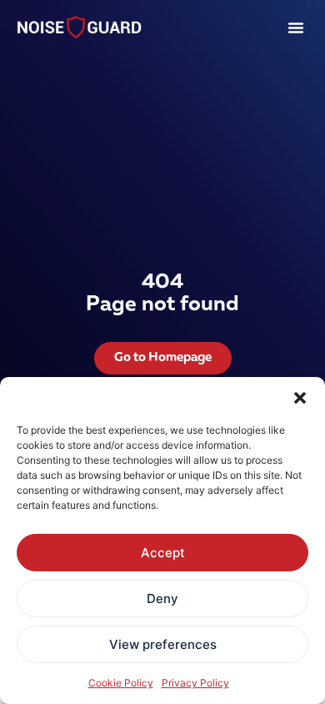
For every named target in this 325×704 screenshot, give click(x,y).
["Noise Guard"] (79, 27)
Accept (163, 553)
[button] (300, 398)
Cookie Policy (120, 682)
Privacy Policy (195, 682)
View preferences (163, 644)
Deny (162, 598)
